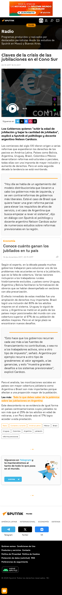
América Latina (35, 426)
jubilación (38, 431)
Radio (5, 426)
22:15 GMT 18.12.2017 (11, 65)
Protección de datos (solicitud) (15, 558)
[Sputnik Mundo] (8, 21)
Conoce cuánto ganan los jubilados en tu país (26, 248)
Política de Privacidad (11, 554)
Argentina (27, 431)
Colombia (16, 431)
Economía (9, 241)
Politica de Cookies (31, 554)
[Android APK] (10, 570)
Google (54, 104)
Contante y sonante (18, 426)
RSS (33, 558)
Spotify (54, 110)
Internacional (27, 521)
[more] (57, 257)
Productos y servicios (11, 550)
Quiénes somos (8, 546)
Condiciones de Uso (26, 546)
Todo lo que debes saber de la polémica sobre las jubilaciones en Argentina (30, 399)
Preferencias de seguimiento (14, 562)
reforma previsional (10, 436)
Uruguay (6, 431)
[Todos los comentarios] (4, 591)
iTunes (54, 99)
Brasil (55, 426)
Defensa (56, 521)
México (46, 426)
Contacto (26, 550)
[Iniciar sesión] (46, 20)
